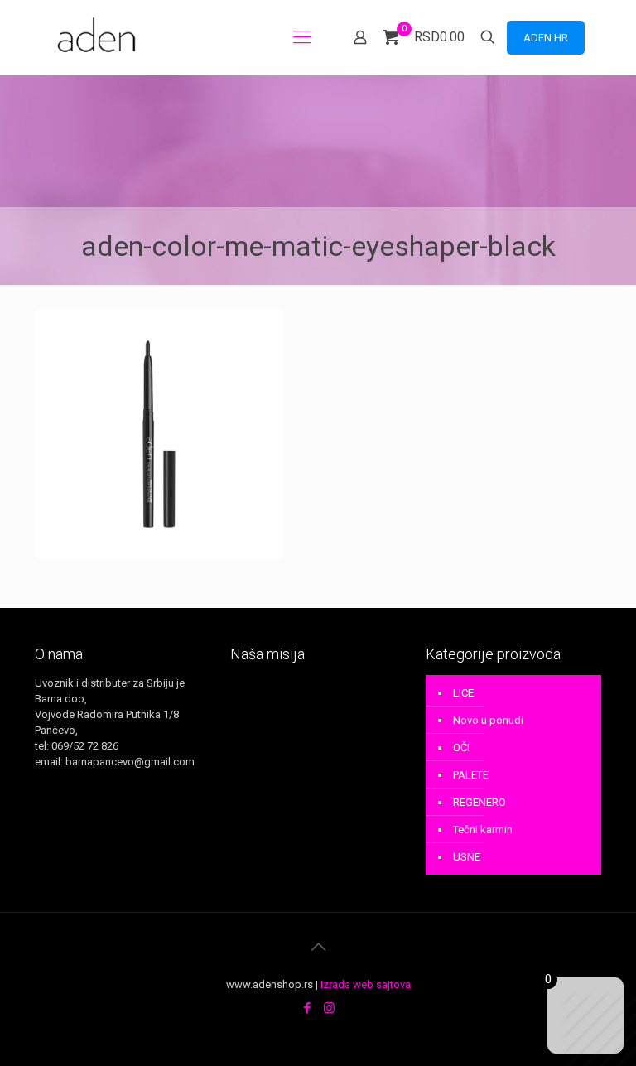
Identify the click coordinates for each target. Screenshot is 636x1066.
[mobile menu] (302, 37)
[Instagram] (329, 1008)
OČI (461, 747)
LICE (463, 693)
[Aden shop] (99, 37)
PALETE (471, 775)
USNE (466, 857)
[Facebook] (307, 1008)
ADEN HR (545, 37)
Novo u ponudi (488, 720)
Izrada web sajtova (365, 984)
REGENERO (479, 802)
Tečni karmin (483, 829)
